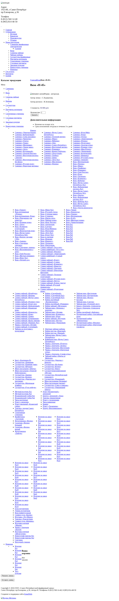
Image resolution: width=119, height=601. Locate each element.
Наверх (33, 130)
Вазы (38, 80)
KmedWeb (28, 594)
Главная (33, 80)
